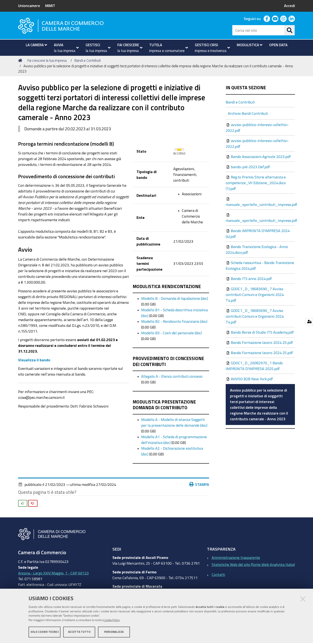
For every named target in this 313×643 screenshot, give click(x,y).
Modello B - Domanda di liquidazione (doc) (174, 298)
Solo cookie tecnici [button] (44, 631)
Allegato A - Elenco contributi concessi (171, 376)
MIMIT (50, 5)
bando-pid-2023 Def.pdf (250, 167)
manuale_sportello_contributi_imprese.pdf (260, 204)
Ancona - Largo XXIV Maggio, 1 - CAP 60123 (53, 573)
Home (21, 60)
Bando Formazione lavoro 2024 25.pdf (261, 342)
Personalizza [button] (114, 631)
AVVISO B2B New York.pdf (251, 379)
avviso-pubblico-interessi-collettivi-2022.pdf (257, 127)
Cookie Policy (111, 620)
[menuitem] (34, 45)
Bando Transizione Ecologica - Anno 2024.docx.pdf (257, 249)
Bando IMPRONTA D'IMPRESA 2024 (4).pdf (258, 233)
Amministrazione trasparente (236, 557)
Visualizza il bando (34, 360)
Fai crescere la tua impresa (47, 60)
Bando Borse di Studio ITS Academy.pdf (262, 332)
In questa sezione (246, 87)
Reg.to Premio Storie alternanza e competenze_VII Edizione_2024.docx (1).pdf (256, 182)
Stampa (202, 484)
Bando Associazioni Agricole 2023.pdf (260, 156)
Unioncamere (29, 5)
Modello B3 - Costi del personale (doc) (171, 333)
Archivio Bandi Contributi (248, 113)
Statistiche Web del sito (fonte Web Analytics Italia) (253, 564)
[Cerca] (289, 30)
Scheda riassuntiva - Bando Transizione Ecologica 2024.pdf (260, 265)
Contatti (218, 574)
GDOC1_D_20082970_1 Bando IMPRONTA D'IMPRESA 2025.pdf (254, 365)
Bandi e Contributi (87, 60)
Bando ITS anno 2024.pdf (251, 278)
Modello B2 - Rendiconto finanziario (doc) (174, 321)
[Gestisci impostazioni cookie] (309, 321)
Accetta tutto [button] (79, 631)
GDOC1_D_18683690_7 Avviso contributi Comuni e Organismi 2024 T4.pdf (255, 294)
